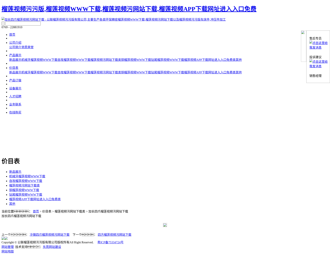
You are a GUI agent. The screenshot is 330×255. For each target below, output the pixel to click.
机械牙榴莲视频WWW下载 (39, 59)
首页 (12, 34)
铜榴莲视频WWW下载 (136, 59)
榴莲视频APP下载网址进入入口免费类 (210, 59)
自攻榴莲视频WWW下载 (74, 59)
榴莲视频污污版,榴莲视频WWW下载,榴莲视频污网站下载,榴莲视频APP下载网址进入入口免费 (129, 9)
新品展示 (15, 59)
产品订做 (15, 80)
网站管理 (8, 247)
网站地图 (8, 251)
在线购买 (15, 112)
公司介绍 (15, 42)
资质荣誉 (27, 47)
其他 (239, 59)
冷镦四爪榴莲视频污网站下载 (50, 234)
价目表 (13, 67)
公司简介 (15, 47)
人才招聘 (15, 96)
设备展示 (15, 88)
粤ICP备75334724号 (110, 242)
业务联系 (15, 104)
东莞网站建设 (52, 247)
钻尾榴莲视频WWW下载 (167, 59)
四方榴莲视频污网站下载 (114, 234)
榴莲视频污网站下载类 (106, 59)
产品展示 (15, 55)
